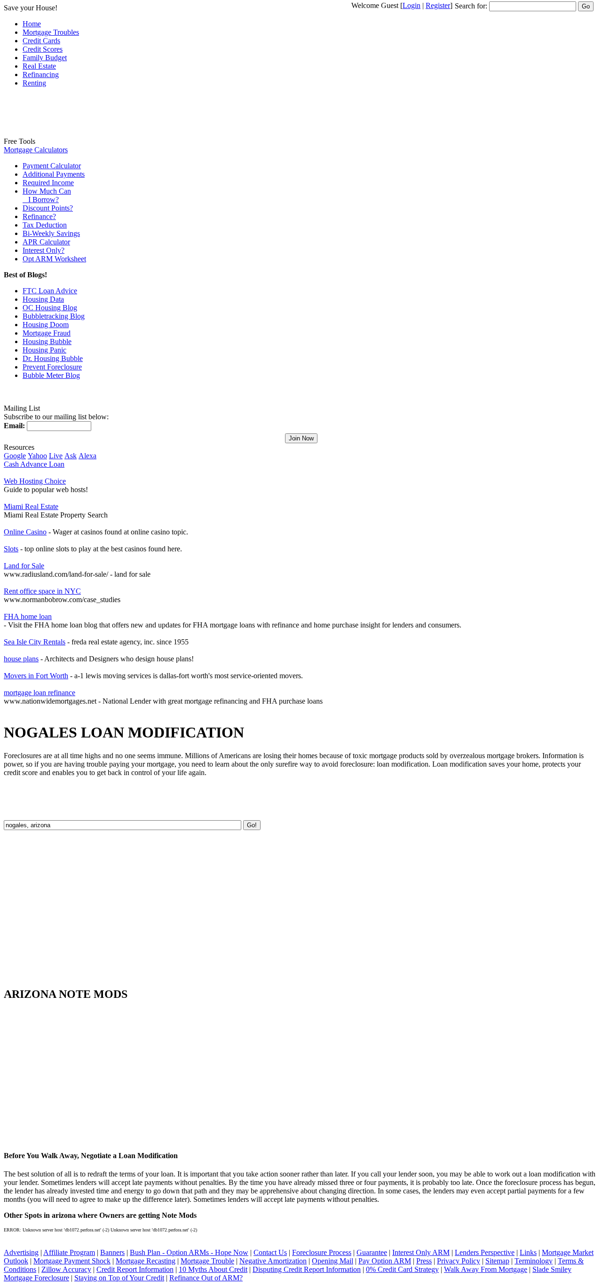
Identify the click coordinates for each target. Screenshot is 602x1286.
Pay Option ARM (384, 1261)
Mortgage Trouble (207, 1261)
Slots (11, 549)
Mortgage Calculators (36, 150)
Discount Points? (48, 208)
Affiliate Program (69, 1252)
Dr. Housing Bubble (53, 358)
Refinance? (39, 216)
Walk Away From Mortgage (485, 1269)
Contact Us (270, 1252)
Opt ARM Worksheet (54, 259)
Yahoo (37, 456)
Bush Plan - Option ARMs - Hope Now (189, 1252)
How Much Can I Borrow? (47, 195)
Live (56, 456)
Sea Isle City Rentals (34, 642)
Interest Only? (43, 250)
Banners (112, 1252)
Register (438, 5)
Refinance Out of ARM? (206, 1278)
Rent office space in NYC (42, 591)
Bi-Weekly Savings (51, 233)
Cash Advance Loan (34, 464)
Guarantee (371, 1252)
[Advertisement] (41, 116)
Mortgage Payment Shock (72, 1261)
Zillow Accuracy (66, 1269)
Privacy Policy (458, 1261)
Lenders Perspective (485, 1252)
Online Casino (25, 532)
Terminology (534, 1261)
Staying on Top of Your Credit (119, 1278)
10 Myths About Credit (213, 1269)
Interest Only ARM (421, 1252)
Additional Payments (54, 174)
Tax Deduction (45, 225)
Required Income (48, 183)
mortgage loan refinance (39, 693)
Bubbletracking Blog (54, 316)
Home (32, 24)
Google (15, 456)
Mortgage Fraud (47, 333)
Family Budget (45, 58)
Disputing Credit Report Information (307, 1269)
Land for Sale (24, 566)
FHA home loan (28, 616)
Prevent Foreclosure (52, 367)
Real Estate (39, 66)
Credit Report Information (135, 1269)
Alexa (87, 456)
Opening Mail (332, 1261)
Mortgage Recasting (145, 1261)
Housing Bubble (47, 341)
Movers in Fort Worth (36, 676)
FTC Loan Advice (50, 291)
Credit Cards (41, 41)
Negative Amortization (273, 1261)
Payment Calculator (52, 166)
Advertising (21, 1252)
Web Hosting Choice (35, 481)
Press (424, 1261)
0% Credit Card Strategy (402, 1269)
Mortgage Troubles (51, 32)
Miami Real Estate (31, 506)
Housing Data (43, 299)
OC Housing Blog (50, 308)
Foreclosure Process (321, 1252)
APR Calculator (46, 242)
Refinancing (41, 74)
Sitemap (497, 1261)
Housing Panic (44, 350)
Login (411, 5)
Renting (34, 83)
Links (528, 1252)
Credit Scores (43, 49)
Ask (70, 456)
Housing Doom (46, 325)
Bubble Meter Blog (51, 375)
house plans (21, 659)
